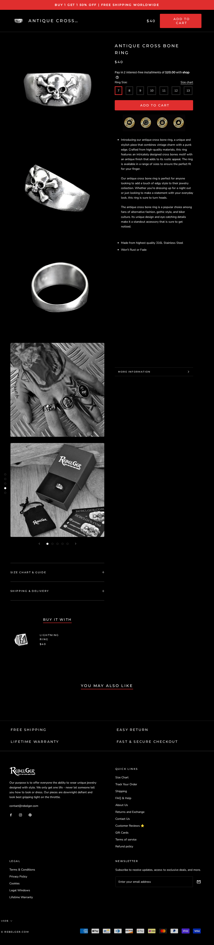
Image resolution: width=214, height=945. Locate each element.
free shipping (29, 730)
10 (151, 91)
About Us (121, 805)
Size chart (187, 82)
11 (164, 91)
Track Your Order (126, 784)
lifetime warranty (35, 742)
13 (188, 91)
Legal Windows (19, 890)
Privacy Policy (18, 877)
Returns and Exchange (129, 812)
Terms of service (125, 840)
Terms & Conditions (22, 870)
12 (176, 91)
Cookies (14, 883)
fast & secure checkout (147, 742)
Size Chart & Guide (28, 572)
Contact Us (122, 819)
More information (134, 371)
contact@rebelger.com (23, 806)
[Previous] (39, 544)
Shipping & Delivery (29, 591)
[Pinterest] (30, 814)
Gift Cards (122, 833)
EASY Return (132, 730)
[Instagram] (20, 814)
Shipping (121, 791)
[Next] (75, 544)
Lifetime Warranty (21, 897)
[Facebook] (10, 814)
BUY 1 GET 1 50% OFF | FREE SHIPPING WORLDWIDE (107, 5)
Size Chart (122, 777)
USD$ (5, 920)
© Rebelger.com (15, 931)
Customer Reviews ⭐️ (129, 826)
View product (84, 639)
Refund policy (124, 846)
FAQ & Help (123, 798)
